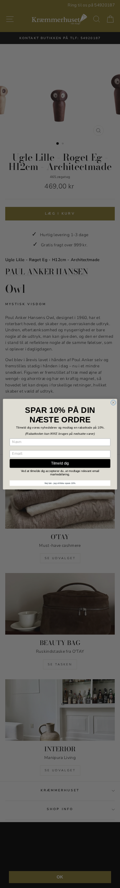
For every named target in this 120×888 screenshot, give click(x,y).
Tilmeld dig (60, 463)
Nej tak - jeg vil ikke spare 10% (60, 483)
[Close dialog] (113, 402)
